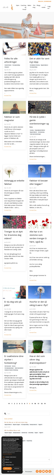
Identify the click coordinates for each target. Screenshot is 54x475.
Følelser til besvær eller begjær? (39, 182)
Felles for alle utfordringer (11, 60)
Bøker (29, 5)
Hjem (17, 5)
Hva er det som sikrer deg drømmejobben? (38, 359)
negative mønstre (44, 65)
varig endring (29, 440)
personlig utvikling (16, 65)
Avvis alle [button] (16, 468)
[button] (12, 471)
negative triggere (16, 424)
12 (41, 403)
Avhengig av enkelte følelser (14, 182)
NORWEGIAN (47, 1)
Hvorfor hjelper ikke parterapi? (13, 438)
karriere (13, 366)
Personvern (28, 471)
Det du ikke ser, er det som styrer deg (15, 422)
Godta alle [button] (7, 468)
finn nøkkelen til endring (35, 65)
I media (43, 6)
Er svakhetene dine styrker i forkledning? (13, 359)
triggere (36, 432)
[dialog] (11, 455)
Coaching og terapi (23, 7)
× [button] (20, 437)
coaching (32, 130)
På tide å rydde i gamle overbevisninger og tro (39, 121)
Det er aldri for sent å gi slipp (39, 60)
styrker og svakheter (19, 368)
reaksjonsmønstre (33, 424)
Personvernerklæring (7, 454)
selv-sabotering (41, 132)
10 (35, 403)
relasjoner (7, 67)
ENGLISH (40, 1)
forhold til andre (8, 65)
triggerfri (40, 424)
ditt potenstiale (8, 366)
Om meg (34, 6)
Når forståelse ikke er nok (12, 430)
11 (38, 403)
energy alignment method (40, 130)
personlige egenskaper (9, 368)
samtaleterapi (24, 432)
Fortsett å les (7, 95)
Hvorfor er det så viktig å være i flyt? (39, 303)
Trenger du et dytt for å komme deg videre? (13, 235)
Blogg (38, 5)
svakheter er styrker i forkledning (11, 370)
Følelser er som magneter (12, 118)
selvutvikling (30, 432)
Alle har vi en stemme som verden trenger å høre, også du (38, 236)
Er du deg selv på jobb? (12, 303)
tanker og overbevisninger (35, 134)
